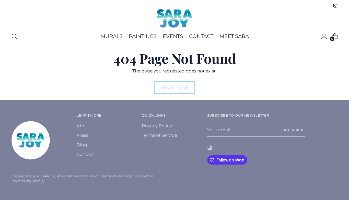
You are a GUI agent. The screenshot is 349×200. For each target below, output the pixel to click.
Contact (85, 154)
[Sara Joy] (174, 18)
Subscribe (294, 130)
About (83, 125)
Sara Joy (48, 176)
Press (82, 135)
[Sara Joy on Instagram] (335, 5)
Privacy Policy (157, 125)
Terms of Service (159, 135)
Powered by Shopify (27, 181)
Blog (82, 144)
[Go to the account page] (324, 36)
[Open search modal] (14, 36)
